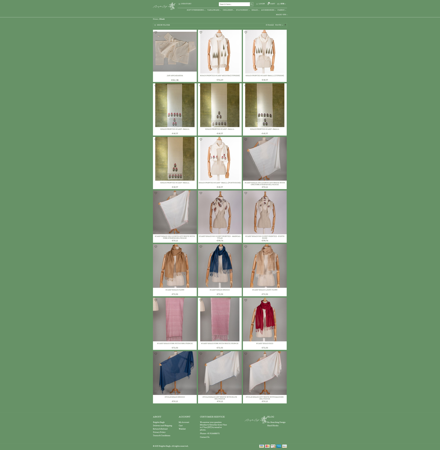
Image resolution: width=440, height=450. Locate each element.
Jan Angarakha (175, 76)
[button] (155, 32)
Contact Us (204, 437)
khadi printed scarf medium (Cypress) (220, 76)
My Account (184, 422)
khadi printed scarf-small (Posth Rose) (220, 183)
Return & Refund (160, 429)
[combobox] (236, 4)
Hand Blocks (272, 426)
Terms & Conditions (161, 436)
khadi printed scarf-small (174, 129)
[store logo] (164, 6)
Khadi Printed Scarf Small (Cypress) (265, 76)
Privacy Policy (159, 432)
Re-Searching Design (276, 422)
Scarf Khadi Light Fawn (264, 290)
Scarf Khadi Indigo (220, 290)
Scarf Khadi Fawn (175, 290)
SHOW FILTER (163, 25)
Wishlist (182, 429)
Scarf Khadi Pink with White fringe (219, 343)
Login (262, 4)
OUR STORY (186, 4)
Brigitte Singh (159, 422)
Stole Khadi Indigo (175, 397)
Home (155, 19)
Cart (181, 426)
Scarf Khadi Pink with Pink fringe (175, 343)
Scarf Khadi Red (264, 343)
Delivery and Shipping (162, 426)
